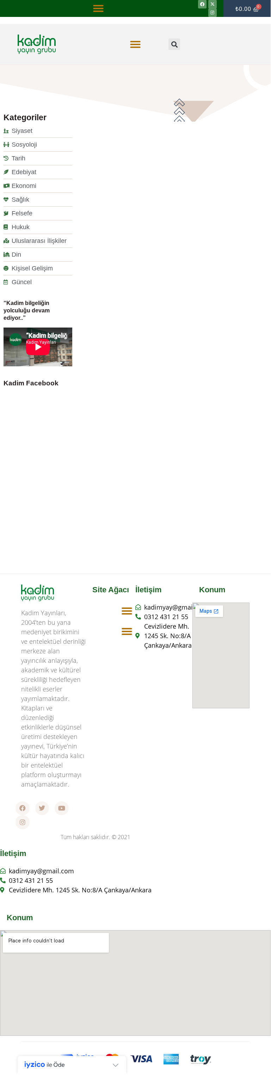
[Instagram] (212, 12)
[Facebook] (202, 4)
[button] (98, 8)
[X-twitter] (212, 4)
